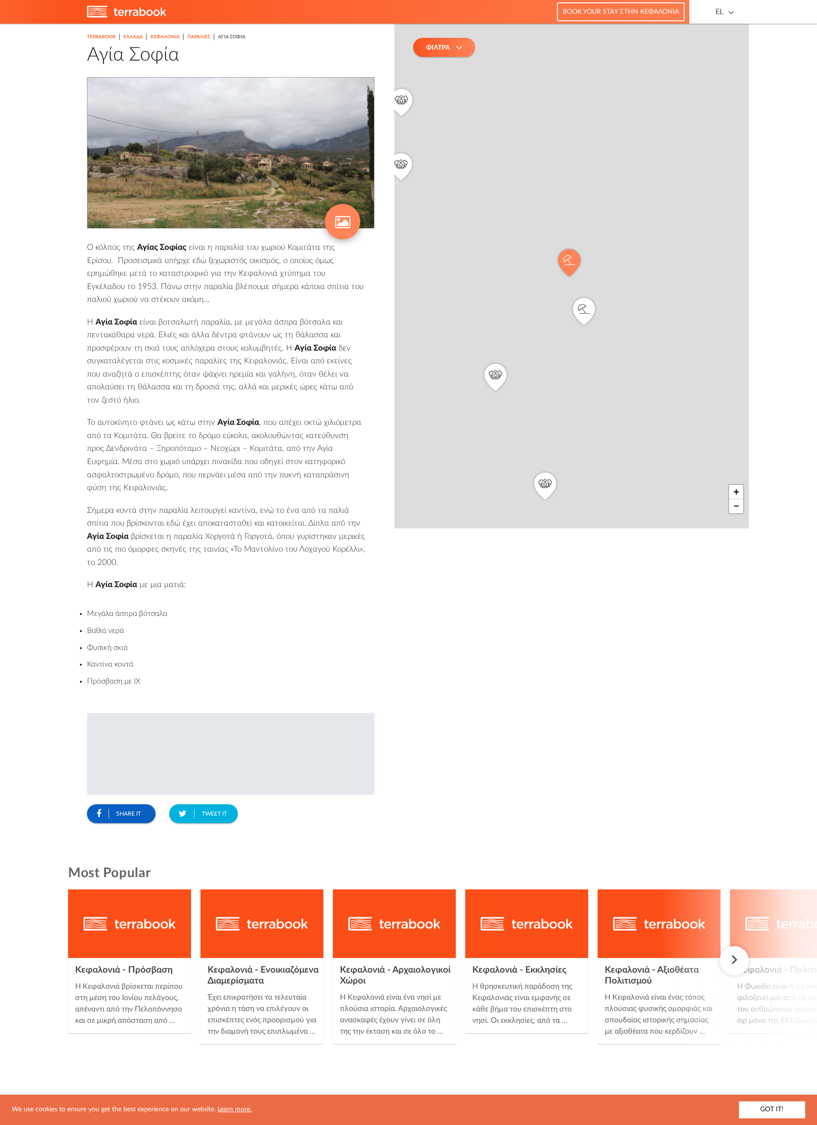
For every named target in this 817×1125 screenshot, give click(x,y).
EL (719, 12)
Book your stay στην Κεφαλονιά (621, 12)
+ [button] (736, 492)
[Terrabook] (126, 15)
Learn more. (234, 1109)
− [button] (736, 506)
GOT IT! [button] (771, 1109)
